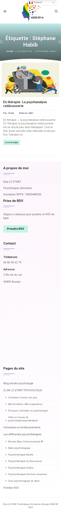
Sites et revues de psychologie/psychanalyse (23, 419)
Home (10, 51)
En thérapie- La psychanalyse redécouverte (25, 104)
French (37, 2)
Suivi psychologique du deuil (23, 481)
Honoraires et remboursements (22, 427)
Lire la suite (11, 142)
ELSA (11, 113)
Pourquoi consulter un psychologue (28, 410)
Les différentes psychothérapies (22, 434)
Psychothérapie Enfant (20, 468)
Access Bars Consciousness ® (25, 441)
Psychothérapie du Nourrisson (25, 461)
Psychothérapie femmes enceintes (27, 474)
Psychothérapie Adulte (20, 454)
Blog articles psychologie (18, 383)
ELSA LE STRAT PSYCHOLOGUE (22, 390)
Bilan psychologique (19, 448)
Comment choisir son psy (22, 397)
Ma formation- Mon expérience (25, 404)
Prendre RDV (15, 229)
